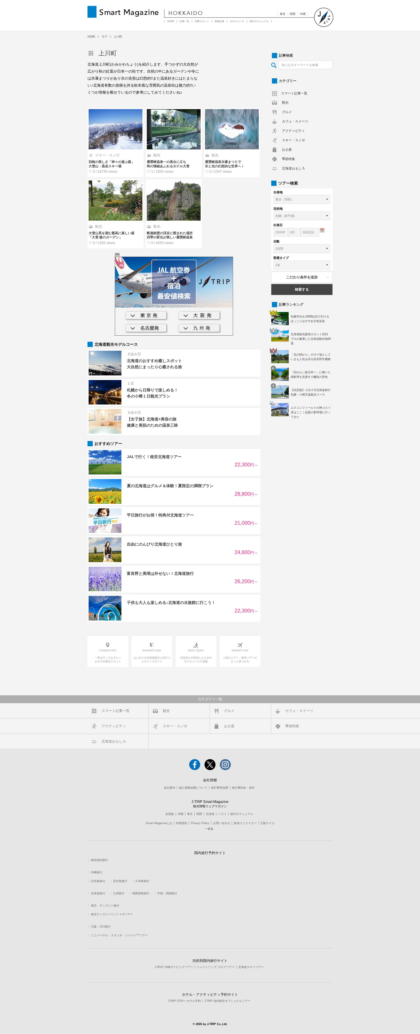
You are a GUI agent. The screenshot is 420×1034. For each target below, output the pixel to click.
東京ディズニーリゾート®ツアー (112, 914)
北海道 (210, 814)
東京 (282, 14)
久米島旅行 (142, 881)
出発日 (278, 225)
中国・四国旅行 (167, 893)
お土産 (287, 149)
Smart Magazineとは (159, 823)
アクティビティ (293, 131)
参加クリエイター (245, 823)
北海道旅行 (98, 893)
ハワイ (222, 814)
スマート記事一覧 (294, 93)
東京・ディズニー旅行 (105, 905)
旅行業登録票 (219, 787)
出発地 (278, 192)
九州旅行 (118, 893)
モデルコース (237, 21)
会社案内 (169, 787)
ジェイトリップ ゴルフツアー (215, 967)
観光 (285, 102)
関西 (293, 14)
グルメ (287, 112)
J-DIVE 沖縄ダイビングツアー (173, 967)
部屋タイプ (281, 258)
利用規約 (181, 823)
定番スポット (202, 21)
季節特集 (288, 159)
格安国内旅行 (99, 860)
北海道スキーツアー (251, 967)
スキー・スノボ (293, 140)
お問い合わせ (221, 823)
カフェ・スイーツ (295, 121)
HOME (170, 21)
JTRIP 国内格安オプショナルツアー (227, 1001)
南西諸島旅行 (140, 893)
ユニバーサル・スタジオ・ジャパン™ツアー (119, 935)
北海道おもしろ (293, 168)
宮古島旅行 (120, 881)
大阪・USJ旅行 (101, 926)
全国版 (169, 814)
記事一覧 (184, 21)
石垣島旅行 (98, 881)
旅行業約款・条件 (243, 787)
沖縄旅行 (96, 872)
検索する (302, 289)
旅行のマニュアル (259, 21)
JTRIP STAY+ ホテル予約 (184, 1001)
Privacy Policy (200, 823)
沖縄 (303, 14)
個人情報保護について (193, 787)
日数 (276, 241)
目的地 (278, 208)
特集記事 (219, 21)
